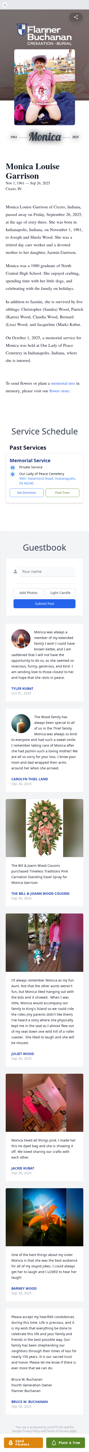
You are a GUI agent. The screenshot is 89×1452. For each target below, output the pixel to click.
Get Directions (26, 493)
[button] (44, 828)
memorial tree (63, 383)
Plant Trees (62, 493)
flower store (59, 390)
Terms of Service (58, 1431)
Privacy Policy (31, 1431)
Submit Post (44, 603)
